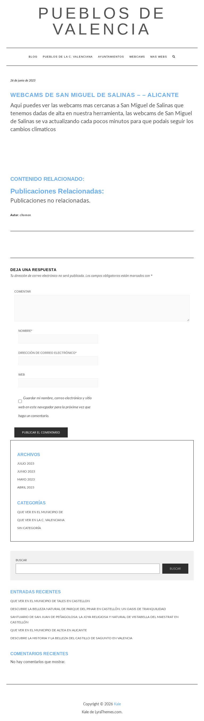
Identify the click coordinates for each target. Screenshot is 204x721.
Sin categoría (29, 528)
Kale (117, 704)
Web (21, 374)
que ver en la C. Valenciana (41, 520)
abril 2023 (25, 487)
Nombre (25, 330)
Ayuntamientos (111, 56)
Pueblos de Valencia (102, 21)
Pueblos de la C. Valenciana (68, 56)
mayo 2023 (26, 479)
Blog (33, 56)
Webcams (137, 56)
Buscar (21, 560)
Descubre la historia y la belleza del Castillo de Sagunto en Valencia (71, 638)
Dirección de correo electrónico (47, 352)
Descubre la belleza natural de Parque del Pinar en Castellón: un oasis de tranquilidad (88, 609)
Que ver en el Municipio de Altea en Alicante (48, 630)
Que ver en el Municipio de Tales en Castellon (50, 601)
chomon (25, 215)
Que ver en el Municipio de (40, 512)
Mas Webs (158, 56)
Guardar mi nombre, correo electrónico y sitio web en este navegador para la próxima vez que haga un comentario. (55, 407)
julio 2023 (25, 463)
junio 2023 (26, 471)
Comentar (22, 291)
